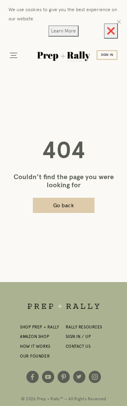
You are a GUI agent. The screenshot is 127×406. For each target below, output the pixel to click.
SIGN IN (107, 55)
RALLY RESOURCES (84, 327)
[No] (118, 21)
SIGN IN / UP (78, 336)
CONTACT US (78, 346)
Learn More (63, 31)
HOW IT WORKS (35, 346)
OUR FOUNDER (35, 356)
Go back (63, 205)
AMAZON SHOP (34, 336)
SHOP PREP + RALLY (39, 327)
